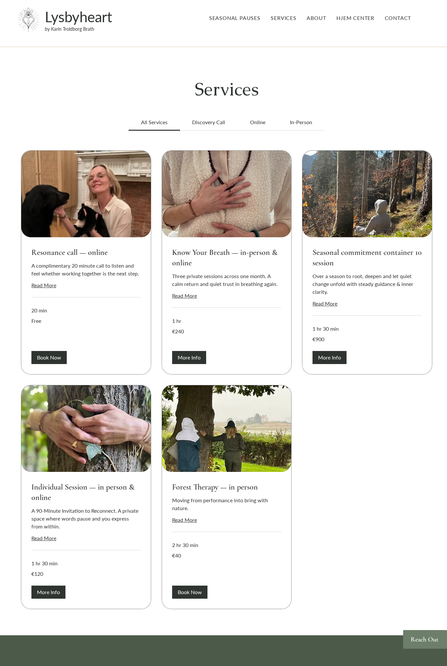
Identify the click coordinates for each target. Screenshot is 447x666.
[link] (154, 122)
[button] (49, 357)
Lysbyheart (78, 16)
